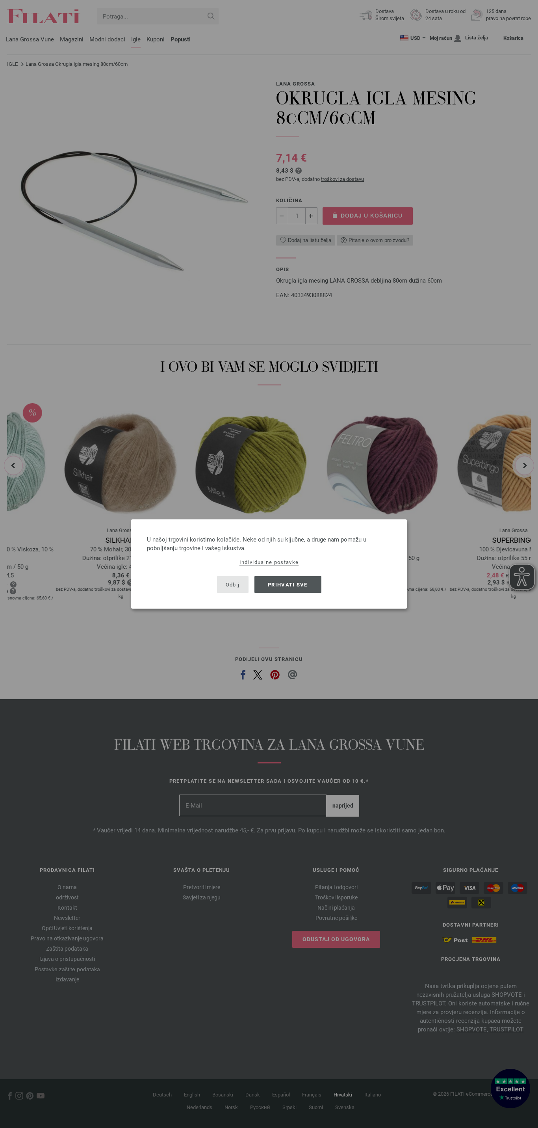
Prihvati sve (288, 584)
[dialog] (269, 564)
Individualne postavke (269, 562)
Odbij (233, 584)
